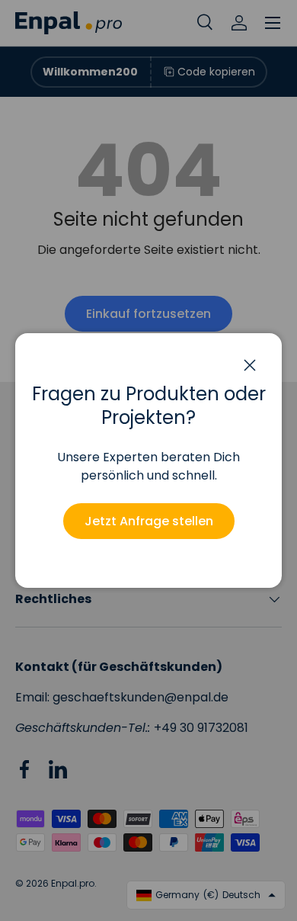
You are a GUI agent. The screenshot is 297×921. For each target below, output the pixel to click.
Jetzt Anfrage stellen (149, 521)
